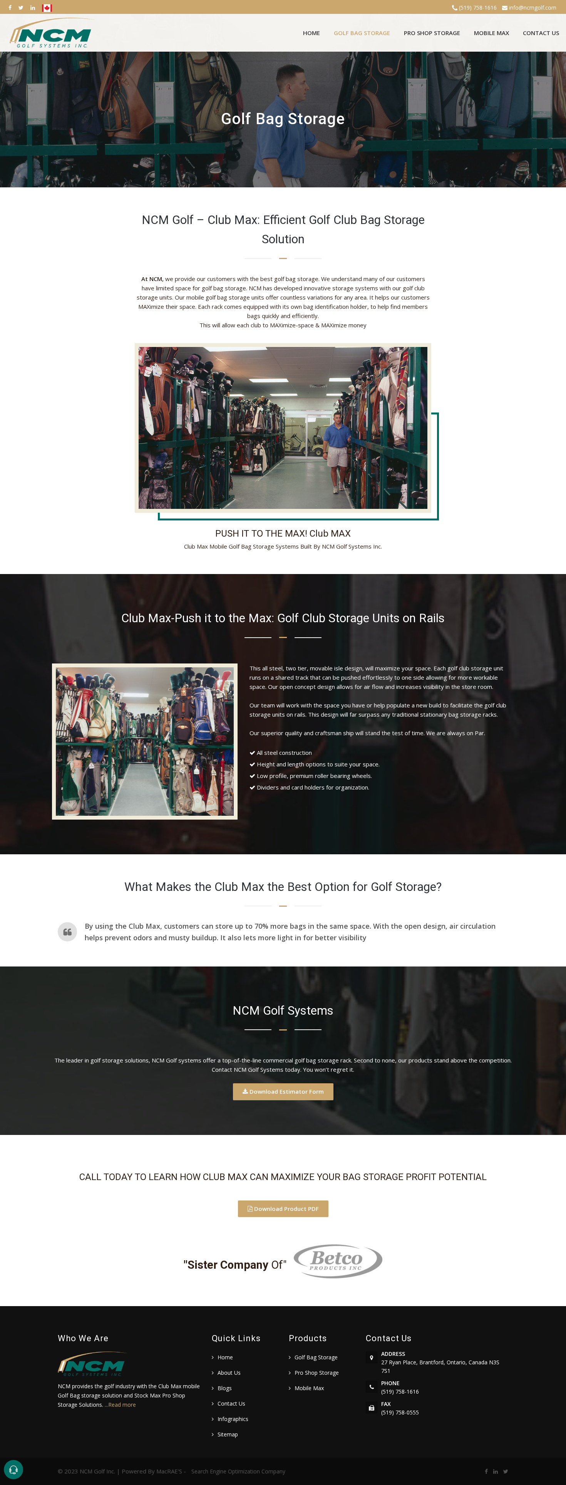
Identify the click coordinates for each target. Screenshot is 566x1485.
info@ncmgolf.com (531, 7)
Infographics (233, 1419)
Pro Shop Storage (432, 33)
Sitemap (228, 1434)
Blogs (225, 1388)
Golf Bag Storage (362, 33)
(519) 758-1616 (477, 7)
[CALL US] (13, 1469)
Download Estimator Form (286, 1091)
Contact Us (541, 33)
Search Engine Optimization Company (238, 1471)
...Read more (120, 1404)
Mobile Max (491, 33)
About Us (229, 1372)
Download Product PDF (286, 1208)
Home (311, 33)
